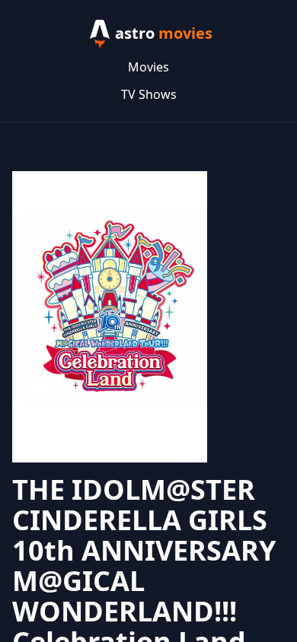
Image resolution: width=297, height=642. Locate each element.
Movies (148, 67)
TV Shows (149, 94)
